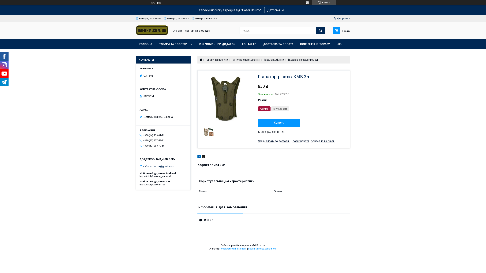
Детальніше (275, 10)
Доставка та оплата (278, 44)
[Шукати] (320, 30)
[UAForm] (152, 34)
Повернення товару (315, 44)
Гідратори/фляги (273, 59)
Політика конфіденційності (262, 248)
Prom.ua (260, 245)
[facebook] (199, 157)
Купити (279, 122)
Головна (145, 44)
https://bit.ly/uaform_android (155, 176)
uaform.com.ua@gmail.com (158, 166)
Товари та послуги (173, 44)
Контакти (249, 44)
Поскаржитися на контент (233, 248)
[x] (203, 157)
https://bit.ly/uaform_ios (152, 184)
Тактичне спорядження (245, 59)
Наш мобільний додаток (216, 44)
